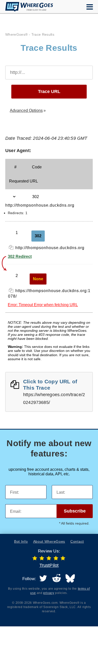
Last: (61, 492)
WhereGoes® (16, 34)
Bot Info (21, 541)
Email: (15, 511)
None (38, 279)
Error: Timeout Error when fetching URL (43, 305)
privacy (48, 593)
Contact (77, 541)
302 (38, 236)
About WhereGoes (49, 541)
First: (14, 492)
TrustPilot (49, 565)
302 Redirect (20, 256)
